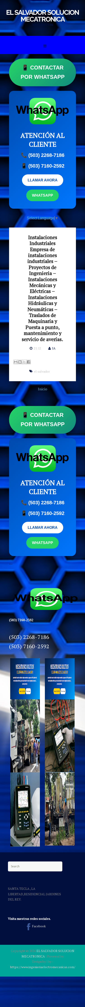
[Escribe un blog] (20, 362)
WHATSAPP (42, 195)
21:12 (37, 348)
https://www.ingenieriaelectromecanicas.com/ (42, 967)
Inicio (42, 388)
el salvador (42, 371)
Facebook (39, 926)
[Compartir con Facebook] (28, 362)
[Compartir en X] (24, 362)
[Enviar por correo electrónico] (15, 362)
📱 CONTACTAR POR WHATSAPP (43, 72)
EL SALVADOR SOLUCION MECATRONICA (42, 15)
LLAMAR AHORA (43, 180)
